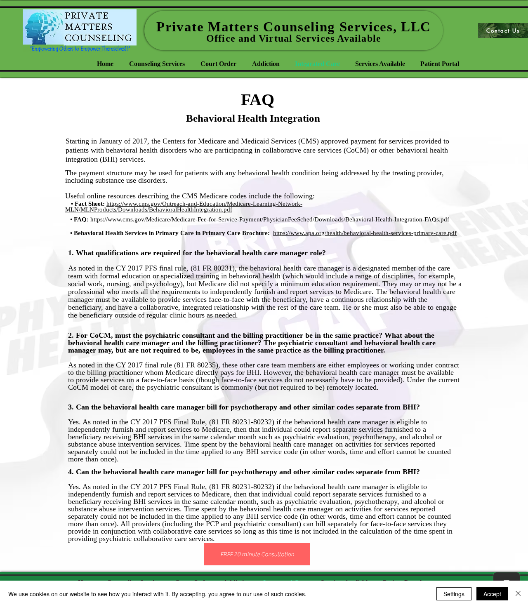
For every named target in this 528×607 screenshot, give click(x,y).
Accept (492, 594)
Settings (453, 594)
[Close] (518, 593)
